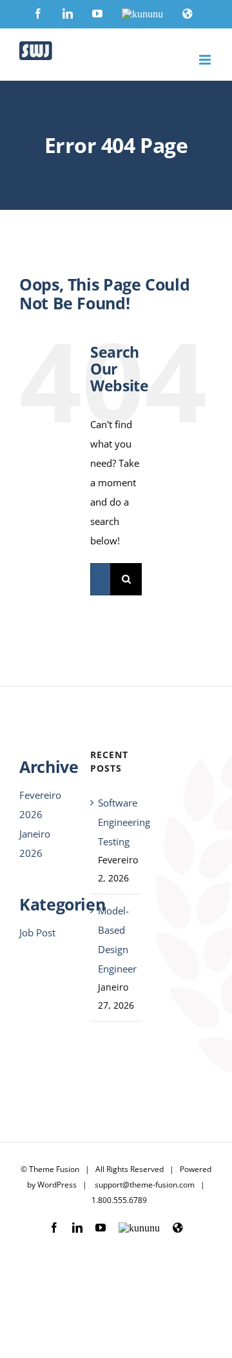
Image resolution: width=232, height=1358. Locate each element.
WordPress (57, 1184)
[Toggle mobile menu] (206, 60)
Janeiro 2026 (34, 843)
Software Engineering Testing (116, 822)
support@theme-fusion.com (145, 1184)
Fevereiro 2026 (40, 804)
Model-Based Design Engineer (116, 939)
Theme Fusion (54, 1169)
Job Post (37, 932)
